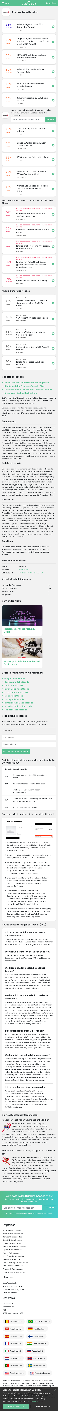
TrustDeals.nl (15, 1358)
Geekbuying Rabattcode (16, 682)
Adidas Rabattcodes (12, 1230)
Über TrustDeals (10, 1283)
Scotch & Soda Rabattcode (18, 706)
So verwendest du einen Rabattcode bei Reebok (28, 389)
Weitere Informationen (34, 1401)
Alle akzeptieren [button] (16, 1406)
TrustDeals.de (40, 1329)
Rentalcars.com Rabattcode (18, 702)
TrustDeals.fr (15, 1343)
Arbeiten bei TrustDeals (13, 1286)
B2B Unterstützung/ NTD (13, 1313)
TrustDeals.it (15, 1351)
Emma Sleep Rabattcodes (14, 1246)
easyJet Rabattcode (14, 678)
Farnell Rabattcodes (11, 1253)
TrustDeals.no (39, 1358)
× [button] (55, 1390)
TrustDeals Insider (10, 1292)
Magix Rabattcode (13, 696)
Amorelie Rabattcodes (13, 1233)
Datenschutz (8, 1306)
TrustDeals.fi (39, 1336)
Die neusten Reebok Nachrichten (20, 393)
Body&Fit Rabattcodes (12, 1240)
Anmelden (50, 119)
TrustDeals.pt (16, 1365)
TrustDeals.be (16, 1321)
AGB (4, 1310)
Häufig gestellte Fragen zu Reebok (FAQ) (24, 386)
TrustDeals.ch (16, 1329)
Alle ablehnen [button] (43, 1406)
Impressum (8, 1303)
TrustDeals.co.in (39, 1343)
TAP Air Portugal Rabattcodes (15, 1262)
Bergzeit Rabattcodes (12, 1237)
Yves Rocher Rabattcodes (14, 1272)
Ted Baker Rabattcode (15, 709)
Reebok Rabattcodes (12, 1259)
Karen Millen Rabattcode (16, 689)
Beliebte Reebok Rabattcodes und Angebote (26, 382)
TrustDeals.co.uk (42, 1373)
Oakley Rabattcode (14, 699)
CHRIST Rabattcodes (12, 1243)
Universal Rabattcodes (13, 1265)
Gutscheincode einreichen (15, 751)
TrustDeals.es (16, 1336)
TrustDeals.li (37, 1351)
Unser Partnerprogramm (13, 1289)
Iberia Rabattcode (13, 685)
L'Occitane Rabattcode (16, 692)
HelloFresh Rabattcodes (13, 1256)
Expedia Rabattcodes (12, 1249)
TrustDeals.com (17, 1373)
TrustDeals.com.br (42, 1321)
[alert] (29, 1399)
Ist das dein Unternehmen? (31, 573)
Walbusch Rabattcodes (13, 1269)
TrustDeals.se (39, 1365)
